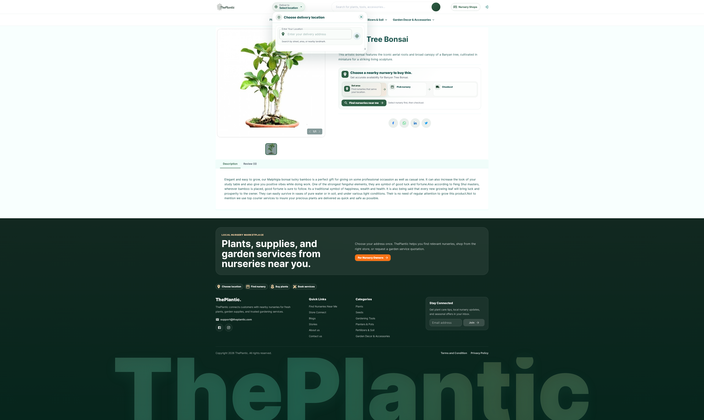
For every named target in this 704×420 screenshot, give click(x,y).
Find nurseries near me (364, 102)
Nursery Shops (468, 6)
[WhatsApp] (404, 123)
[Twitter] (426, 123)
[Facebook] (393, 123)
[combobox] (316, 34)
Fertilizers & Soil (373, 19)
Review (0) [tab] (250, 163)
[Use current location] (356, 36)
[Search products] (436, 7)
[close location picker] (361, 17)
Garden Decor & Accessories (412, 19)
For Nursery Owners (370, 257)
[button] (310, 131)
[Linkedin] (415, 123)
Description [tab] (230, 163)
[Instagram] (228, 327)
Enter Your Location (292, 29)
